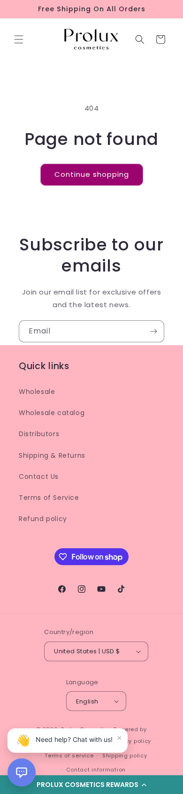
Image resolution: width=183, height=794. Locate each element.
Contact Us (39, 476)
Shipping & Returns (52, 455)
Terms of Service (49, 497)
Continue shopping (91, 174)
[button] (18, 39)
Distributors (39, 434)
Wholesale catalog (51, 412)
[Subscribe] (153, 331)
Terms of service (69, 755)
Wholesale (37, 391)
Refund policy (43, 518)
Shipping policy (124, 755)
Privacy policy (131, 741)
